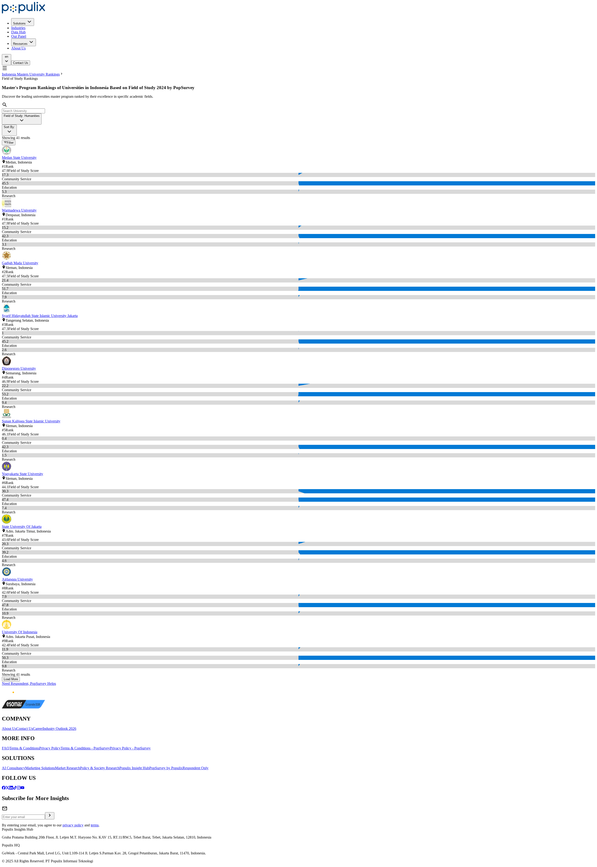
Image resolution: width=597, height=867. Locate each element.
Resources (20, 43)
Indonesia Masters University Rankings (31, 74)
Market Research (67, 768)
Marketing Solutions (40, 768)
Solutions (19, 23)
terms (95, 825)
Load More (11, 679)
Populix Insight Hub (134, 768)
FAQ (5, 748)
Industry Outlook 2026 (59, 729)
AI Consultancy (13, 768)
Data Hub (18, 32)
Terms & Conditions (24, 748)
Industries (18, 28)
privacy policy (72, 825)
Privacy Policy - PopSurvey (130, 748)
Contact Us (20, 63)
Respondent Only (195, 768)
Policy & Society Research (99, 768)
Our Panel (18, 36)
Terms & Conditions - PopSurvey (85, 748)
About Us (18, 48)
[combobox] (22, 119)
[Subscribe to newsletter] (49, 815)
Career (38, 729)
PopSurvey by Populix (166, 768)
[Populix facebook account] (4, 788)
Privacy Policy (50, 748)
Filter (10, 143)
